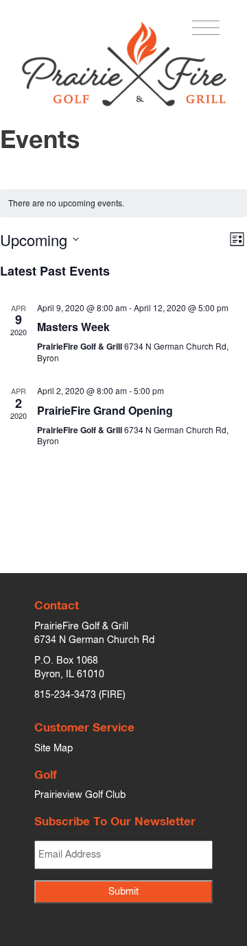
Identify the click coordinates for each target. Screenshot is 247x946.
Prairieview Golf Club (80, 795)
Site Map (53, 748)
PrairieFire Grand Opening (105, 410)
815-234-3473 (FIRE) (80, 695)
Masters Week (73, 327)
